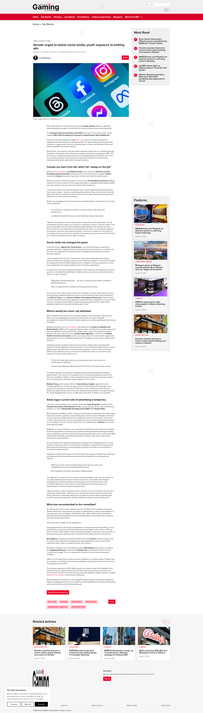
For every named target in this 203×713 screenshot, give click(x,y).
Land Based (69, 16)
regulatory (91, 602)
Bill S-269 (52, 602)
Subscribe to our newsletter (58, 592)
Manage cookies (132, 705)
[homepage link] (46, 7)
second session (71, 327)
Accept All (41, 704)
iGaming (57, 16)
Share (125, 57)
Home (35, 16)
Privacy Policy (165, 705)
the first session (60, 171)
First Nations (83, 16)
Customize (13, 704)
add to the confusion (57, 575)
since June (80, 140)
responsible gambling (57, 607)
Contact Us (64, 705)
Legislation (77, 602)
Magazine (118, 16)
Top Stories (46, 16)
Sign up (107, 678)
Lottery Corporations (101, 16)
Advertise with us (97, 705)
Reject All (28, 704)
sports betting (78, 607)
